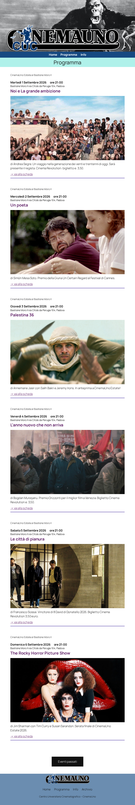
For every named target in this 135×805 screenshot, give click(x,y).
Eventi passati (67, 761)
